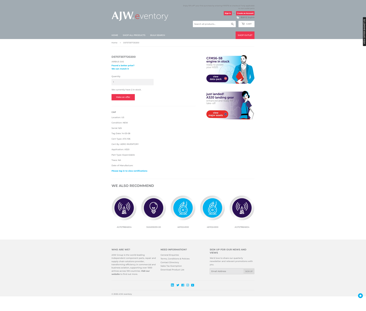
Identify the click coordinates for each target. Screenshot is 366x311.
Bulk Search (157, 35)
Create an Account (245, 13)
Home (115, 35)
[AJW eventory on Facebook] (182, 285)
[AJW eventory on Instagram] (187, 285)
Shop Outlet (245, 35)
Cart (249, 24)
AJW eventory (125, 294)
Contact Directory (170, 262)
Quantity (116, 76)
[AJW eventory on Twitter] (177, 285)
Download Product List (172, 269)
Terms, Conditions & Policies (175, 258)
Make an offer (123, 97)
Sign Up (249, 271)
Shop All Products (134, 35)
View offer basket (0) (364, 31)
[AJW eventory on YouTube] (192, 285)
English (251, 17)
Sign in (228, 13)
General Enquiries (170, 255)
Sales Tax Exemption (171, 266)
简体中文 (244, 17)
